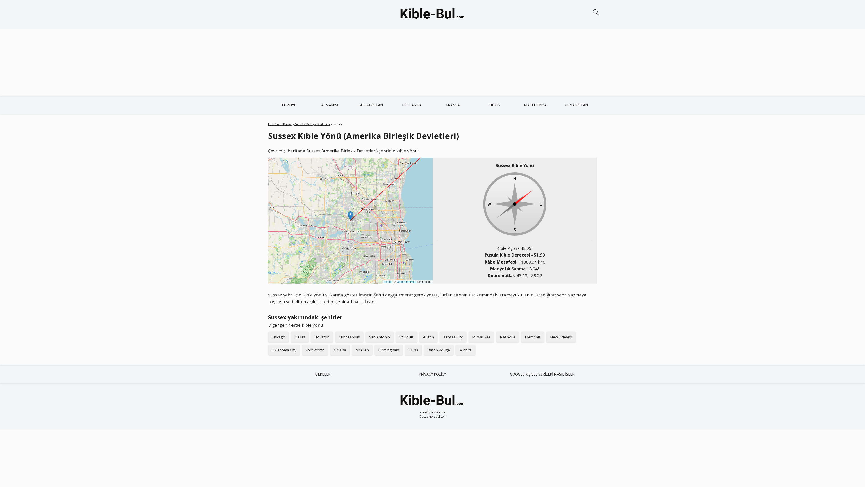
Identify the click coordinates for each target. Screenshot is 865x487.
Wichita (465, 350)
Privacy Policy (432, 374)
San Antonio (379, 337)
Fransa (453, 105)
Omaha (340, 350)
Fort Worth (315, 350)
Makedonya (535, 105)
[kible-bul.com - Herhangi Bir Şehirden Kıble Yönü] (432, 14)
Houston (321, 337)
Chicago (278, 337)
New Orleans (561, 337)
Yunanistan (576, 105)
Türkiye (288, 105)
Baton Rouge (439, 350)
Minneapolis (349, 337)
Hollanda (412, 105)
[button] (350, 216)
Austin (428, 337)
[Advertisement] (432, 62)
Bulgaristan (370, 105)
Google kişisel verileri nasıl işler (542, 374)
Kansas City (453, 337)
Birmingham (388, 350)
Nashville (507, 337)
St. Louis (406, 337)
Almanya (329, 105)
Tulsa (413, 350)
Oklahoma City (284, 350)
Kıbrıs (494, 105)
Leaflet (388, 281)
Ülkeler (322, 374)
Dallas (300, 337)
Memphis (533, 337)
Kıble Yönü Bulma (280, 124)
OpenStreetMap (406, 281)
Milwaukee (481, 337)
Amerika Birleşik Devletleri (312, 124)
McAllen (362, 350)
